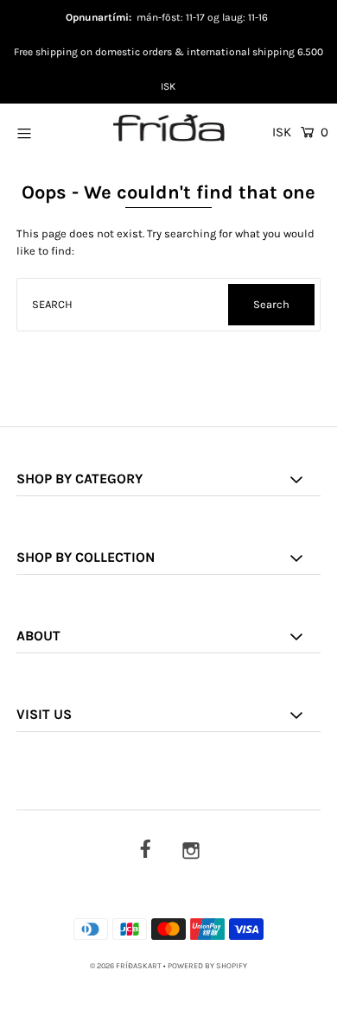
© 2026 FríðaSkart (126, 965)
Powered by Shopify (207, 965)
